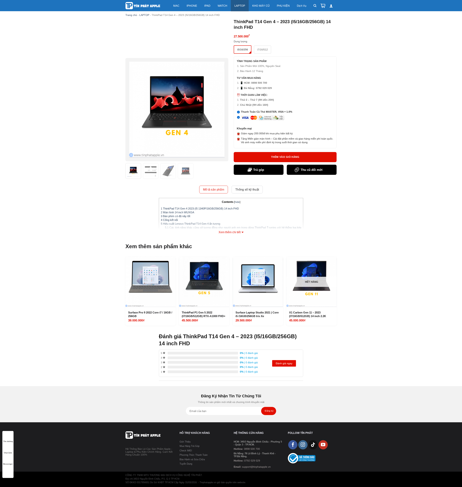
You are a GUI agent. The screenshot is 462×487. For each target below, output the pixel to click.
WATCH (222, 5)
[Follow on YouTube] (323, 444)
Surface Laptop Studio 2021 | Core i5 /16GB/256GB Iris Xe (257, 314)
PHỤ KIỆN (283, 5)
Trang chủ (131, 15)
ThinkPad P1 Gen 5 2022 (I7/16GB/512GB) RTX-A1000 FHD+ (203, 314)
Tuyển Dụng (186, 463)
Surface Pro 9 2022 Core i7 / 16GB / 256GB (150, 314)
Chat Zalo (8, 453)
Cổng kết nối (169, 219)
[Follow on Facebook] (292, 444)
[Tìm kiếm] (315, 5)
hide (237, 202)
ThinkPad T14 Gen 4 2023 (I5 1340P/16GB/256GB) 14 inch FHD (200, 208)
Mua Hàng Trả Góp (189, 446)
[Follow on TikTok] (313, 444)
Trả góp (258, 170)
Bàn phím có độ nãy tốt (175, 216)
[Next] (335, 291)
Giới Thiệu (185, 441)
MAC (176, 5)
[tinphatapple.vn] (143, 5)
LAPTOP (239, 5)
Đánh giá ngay (284, 363)
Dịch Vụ (301, 5)
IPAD (207, 5)
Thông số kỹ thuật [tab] (247, 189)
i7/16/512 (262, 49)
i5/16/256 (242, 49)
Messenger (8, 464)
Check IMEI (186, 450)
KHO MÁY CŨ (261, 5)
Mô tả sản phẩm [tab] (213, 189)
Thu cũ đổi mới (311, 170)
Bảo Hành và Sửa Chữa (192, 459)
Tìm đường (8, 441)
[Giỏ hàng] (323, 6)
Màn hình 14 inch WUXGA (177, 212)
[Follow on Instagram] (303, 444)
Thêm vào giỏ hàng (285, 156)
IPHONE (192, 5)
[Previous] (126, 291)
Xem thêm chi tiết (230, 232)
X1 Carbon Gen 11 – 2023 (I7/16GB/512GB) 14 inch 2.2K (307, 314)
